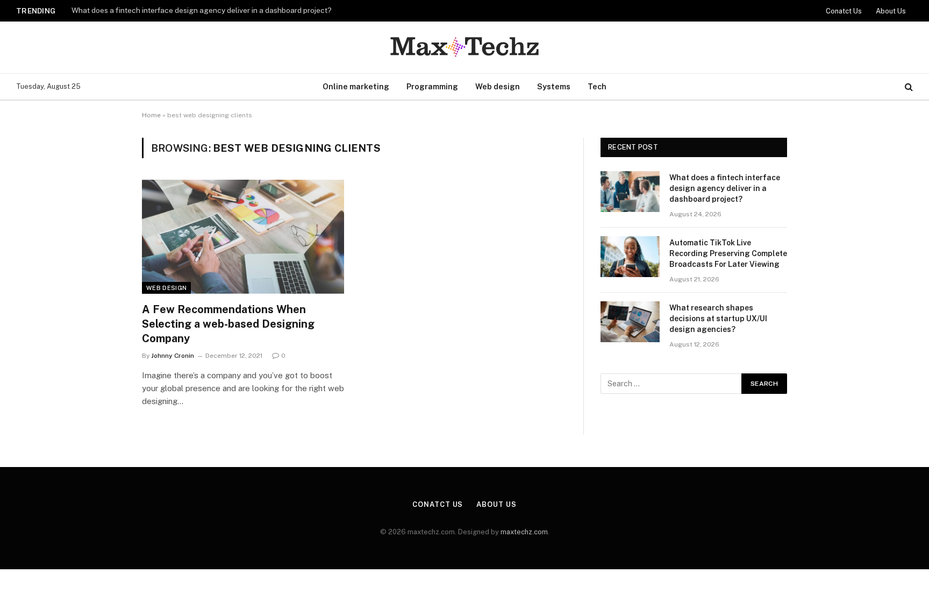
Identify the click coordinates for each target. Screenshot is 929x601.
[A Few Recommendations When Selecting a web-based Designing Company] (243, 237)
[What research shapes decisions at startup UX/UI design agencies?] (630, 321)
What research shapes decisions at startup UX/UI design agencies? (718, 318)
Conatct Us (844, 11)
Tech (597, 86)
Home (151, 115)
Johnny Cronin (172, 355)
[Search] (908, 87)
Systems (553, 86)
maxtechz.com (524, 532)
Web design (497, 86)
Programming (432, 86)
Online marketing (356, 86)
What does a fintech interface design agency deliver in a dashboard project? (202, 10)
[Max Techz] (464, 47)
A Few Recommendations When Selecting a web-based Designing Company (228, 324)
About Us (891, 11)
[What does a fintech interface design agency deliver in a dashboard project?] (630, 191)
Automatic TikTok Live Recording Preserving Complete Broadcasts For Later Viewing (728, 253)
